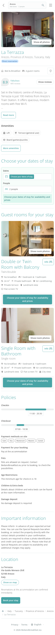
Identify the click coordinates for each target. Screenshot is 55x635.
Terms (24, 624)
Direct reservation (9, 61)
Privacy (14, 624)
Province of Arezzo (22, 57)
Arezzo (5, 57)
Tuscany (39, 57)
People (6, 183)
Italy (47, 57)
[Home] (2, 611)
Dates (6, 170)
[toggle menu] (50, 5)
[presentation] (27, 176)
